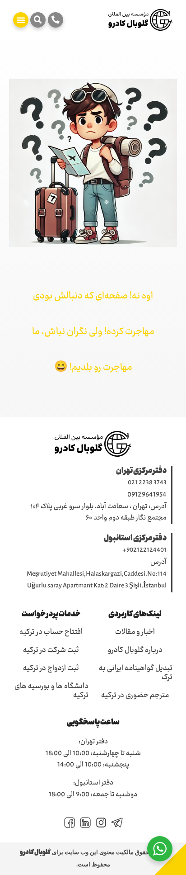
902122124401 (146, 550)
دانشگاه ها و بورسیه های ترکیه (51, 691)
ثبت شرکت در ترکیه (51, 650)
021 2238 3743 (147, 483)
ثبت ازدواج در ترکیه (51, 668)
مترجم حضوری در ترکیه (135, 695)
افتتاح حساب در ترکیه (51, 632)
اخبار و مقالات (135, 632)
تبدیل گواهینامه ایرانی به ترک (135, 673)
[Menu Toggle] (20, 20)
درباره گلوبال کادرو (135, 650)
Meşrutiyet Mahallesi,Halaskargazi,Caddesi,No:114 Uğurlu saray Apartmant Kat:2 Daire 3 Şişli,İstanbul (97, 580)
